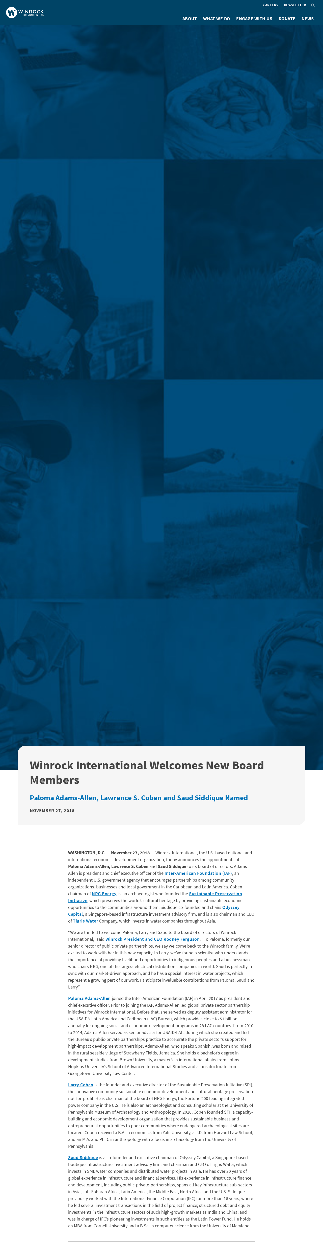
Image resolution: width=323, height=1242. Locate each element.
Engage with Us (254, 18)
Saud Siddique (83, 1157)
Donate (287, 18)
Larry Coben (80, 1085)
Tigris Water (85, 921)
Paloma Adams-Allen (89, 998)
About (189, 18)
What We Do (216, 18)
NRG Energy (104, 893)
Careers (271, 5)
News (308, 18)
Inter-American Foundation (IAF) (198, 873)
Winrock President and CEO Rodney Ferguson (152, 939)
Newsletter (295, 5)
